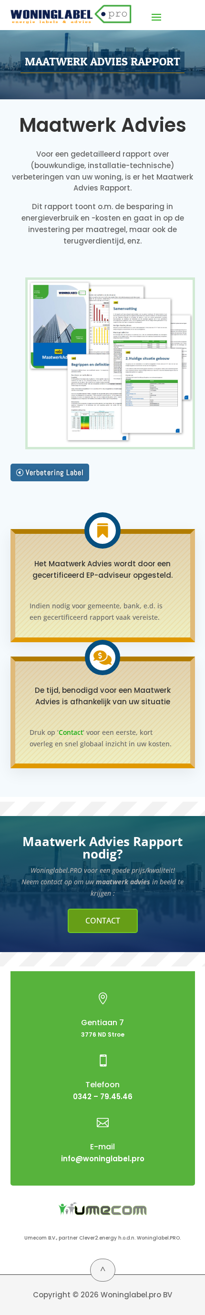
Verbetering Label (55, 472)
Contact (71, 732)
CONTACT (102, 920)
